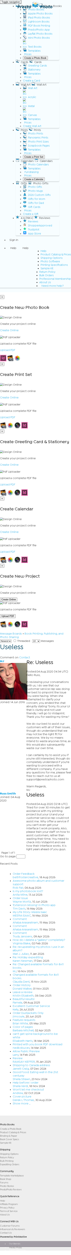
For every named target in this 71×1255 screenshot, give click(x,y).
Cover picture (22, 1096)
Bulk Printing (6, 1161)
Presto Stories (7, 1186)
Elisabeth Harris (23, 1040)
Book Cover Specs (9, 1139)
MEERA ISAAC (22, 915)
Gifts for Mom (36, 199)
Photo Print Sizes (38, 141)
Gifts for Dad (36, 203)
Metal (31, 106)
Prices (27, 54)
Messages (47, 640)
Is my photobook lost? (28, 891)
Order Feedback (24, 873)
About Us (45, 282)
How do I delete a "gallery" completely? (39, 939)
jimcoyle (18, 1016)
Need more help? (53, 285)
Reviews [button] (44, 218)
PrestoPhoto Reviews (10, 1189)
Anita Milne (20, 894)
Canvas (32, 115)
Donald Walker (22, 988)
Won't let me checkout (28, 1089)
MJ (2, 661)
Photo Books (36, 9)
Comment (20, 919)
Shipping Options (52, 258)
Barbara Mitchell (23, 1030)
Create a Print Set (33, 157)
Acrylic (32, 97)
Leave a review (22, 992)
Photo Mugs (35, 191)
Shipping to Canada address (31, 1065)
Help (43, 251)
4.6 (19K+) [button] (27, 218)
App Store (34, 233)
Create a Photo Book (35, 58)
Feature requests (24, 1020)
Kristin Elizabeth (23, 995)
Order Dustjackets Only (28, 1013)
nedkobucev (21, 1047)
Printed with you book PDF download (37, 1044)
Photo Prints (35, 133)
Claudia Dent (21, 981)
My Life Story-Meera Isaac (30, 912)
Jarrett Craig (21, 1068)
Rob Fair (18, 887)
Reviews (33, 221)
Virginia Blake (21, 943)
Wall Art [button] (26, 84)
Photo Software (50, 261)
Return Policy (47, 272)
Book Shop (5, 1179)
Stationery (34, 69)
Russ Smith (8, 793)
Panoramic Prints (38, 137)
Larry (16, 1054)
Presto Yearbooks (17, 1250)
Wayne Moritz (22, 901)
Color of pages (23, 1026)
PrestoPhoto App (39, 29)
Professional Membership (55, 279)
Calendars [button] (27, 161)
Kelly (15, 1009)
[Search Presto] (9, 290)
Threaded (23, 640)
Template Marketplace (12, 1175)
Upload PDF (7, 350)
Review (18, 1058)
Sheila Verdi (20, 1086)
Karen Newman (23, 960)
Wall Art (32, 88)
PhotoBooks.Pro (17, 1253)
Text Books (35, 46)
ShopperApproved (40, 225)
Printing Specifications (54, 265)
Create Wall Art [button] (32, 126)
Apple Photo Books (40, 13)
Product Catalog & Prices (56, 254)
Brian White (20, 1023)
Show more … (21, 1103)
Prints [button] (24, 130)
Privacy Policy (7, 1207)
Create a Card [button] (31, 80)
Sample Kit (47, 268)
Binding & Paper (8, 1136)
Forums (4, 1182)
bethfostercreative (25, 877)
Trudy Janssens (22, 936)
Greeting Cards (37, 65)
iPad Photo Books (39, 17)
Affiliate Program (9, 1204)
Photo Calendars (38, 164)
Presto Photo (34, 7)
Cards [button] (24, 62)
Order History (22, 985)
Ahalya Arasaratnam (25, 922)
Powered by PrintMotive (13, 1237)
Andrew (18, 1093)
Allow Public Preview (26, 1051)
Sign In (13, 240)
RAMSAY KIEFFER (24, 1061)
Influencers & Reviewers (12, 1229)
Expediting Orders (9, 1164)
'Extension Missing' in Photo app (34, 905)
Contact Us (6, 1233)
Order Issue (20, 898)
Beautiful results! (24, 999)
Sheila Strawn (21, 1079)
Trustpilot (33, 229)
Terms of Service (8, 1211)
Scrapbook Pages (39, 145)
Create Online (9, 330)
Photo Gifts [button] (40, 183)
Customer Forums (9, 1226)
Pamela (17, 1002)
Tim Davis (19, 908)
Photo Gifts (35, 187)
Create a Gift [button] (30, 214)
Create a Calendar (33, 179)
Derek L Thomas (23, 1100)
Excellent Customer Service (31, 1006)
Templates (34, 50)
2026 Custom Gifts (39, 195)
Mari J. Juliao (21, 953)
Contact (24, 657)
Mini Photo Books (39, 37)
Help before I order (25, 1082)
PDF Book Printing (39, 25)
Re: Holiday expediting (28, 957)
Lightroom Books (39, 21)
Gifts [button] (24, 183)
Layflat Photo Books (40, 33)
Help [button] (13, 248)
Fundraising (32, 172)
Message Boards (11, 633)
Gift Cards (34, 207)
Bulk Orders (46, 275)
